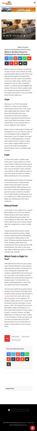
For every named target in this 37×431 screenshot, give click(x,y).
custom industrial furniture (13, 296)
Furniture (14, 47)
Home (8, 47)
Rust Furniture (15, 336)
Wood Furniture (16, 340)
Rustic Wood (25, 336)
